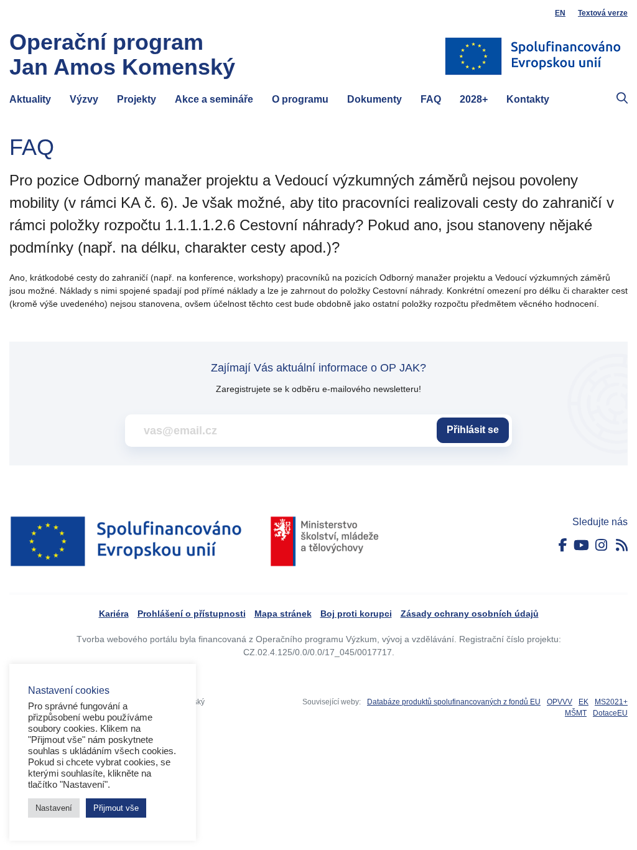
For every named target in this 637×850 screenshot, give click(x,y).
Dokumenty (374, 99)
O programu (300, 99)
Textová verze (603, 13)
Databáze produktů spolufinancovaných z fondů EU (454, 702)
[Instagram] (601, 545)
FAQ (431, 99)
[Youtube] (581, 545)
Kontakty (527, 99)
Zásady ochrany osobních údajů (470, 614)
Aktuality (30, 99)
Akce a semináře (214, 99)
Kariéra (114, 614)
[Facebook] (563, 545)
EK (583, 702)
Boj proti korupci (356, 614)
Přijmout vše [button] (116, 808)
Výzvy (84, 99)
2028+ (474, 99)
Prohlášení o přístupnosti (191, 614)
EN (560, 13)
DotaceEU (610, 713)
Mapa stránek (283, 614)
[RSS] (622, 545)
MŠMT (576, 713)
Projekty (136, 99)
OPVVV (559, 702)
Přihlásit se (473, 429)
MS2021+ (611, 702)
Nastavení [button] (53, 808)
